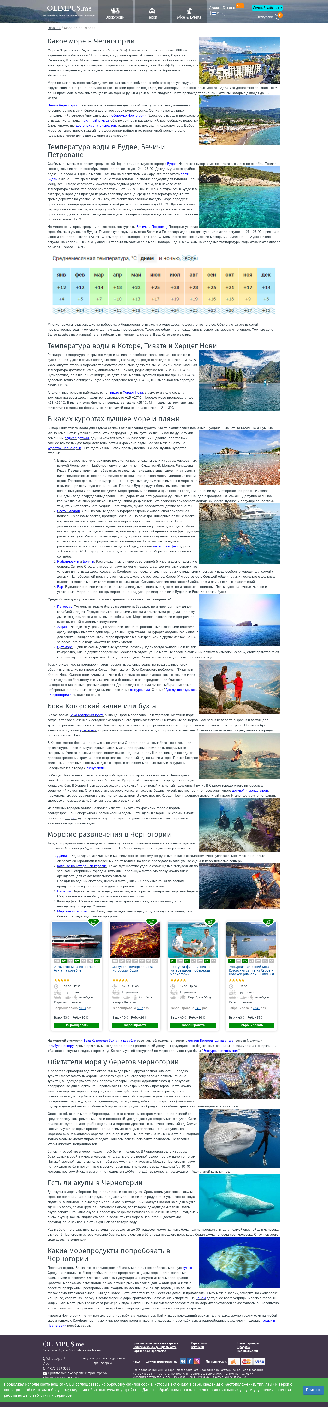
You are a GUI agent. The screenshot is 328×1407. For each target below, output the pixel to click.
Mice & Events (189, 17)
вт (64, 961)
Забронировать (76, 1025)
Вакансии (197, 1347)
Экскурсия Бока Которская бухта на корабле (75, 969)
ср (70, 961)
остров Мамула (247, 1040)
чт (77, 961)
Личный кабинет (266, 8)
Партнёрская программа (149, 1351)
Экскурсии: (269, 16)
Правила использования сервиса (155, 1343)
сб (90, 961)
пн (57, 961)
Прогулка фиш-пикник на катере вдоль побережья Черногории (190, 970)
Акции (214, 8)
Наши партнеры (248, 1343)
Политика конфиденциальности (154, 1347)
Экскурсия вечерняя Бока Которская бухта (132, 969)
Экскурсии (115, 17)
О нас (136, 1362)
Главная (54, 28)
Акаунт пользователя (161, 1362)
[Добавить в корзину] (94, 922)
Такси (152, 17)
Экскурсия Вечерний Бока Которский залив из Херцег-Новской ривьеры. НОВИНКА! (251, 970)
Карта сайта (199, 1343)
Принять (313, 1390)
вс (97, 961)
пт (83, 961)
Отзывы (233, 8)
